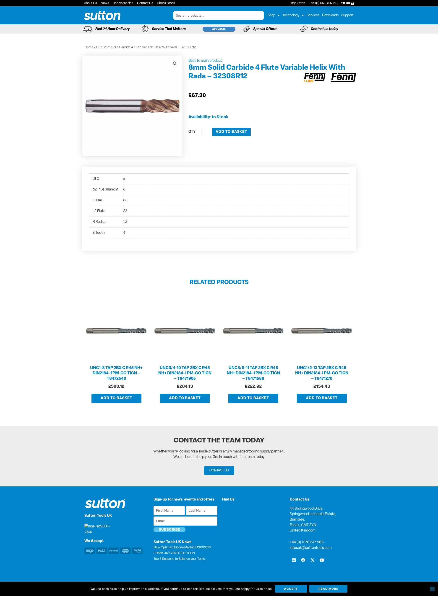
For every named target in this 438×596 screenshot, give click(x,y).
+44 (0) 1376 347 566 (307, 542)
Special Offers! (265, 29)
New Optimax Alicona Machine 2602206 (182, 547)
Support (347, 15)
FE (98, 47)
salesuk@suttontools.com (311, 548)
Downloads (330, 15)
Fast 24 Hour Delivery (112, 29)
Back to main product (205, 61)
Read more (328, 589)
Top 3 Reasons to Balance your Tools (179, 559)
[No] (432, 589)
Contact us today (324, 29)
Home (88, 47)
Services (313, 15)
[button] (175, 63)
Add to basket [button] (116, 398)
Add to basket (231, 132)
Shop (271, 15)
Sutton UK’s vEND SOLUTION (174, 553)
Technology (291, 15)
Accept (291, 589)
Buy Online (219, 29)
